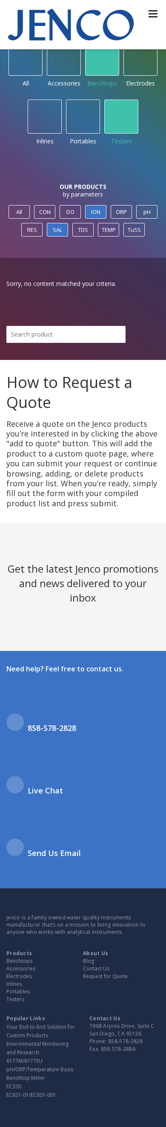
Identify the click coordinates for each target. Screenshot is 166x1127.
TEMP (109, 230)
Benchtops (102, 83)
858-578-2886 (118, 1049)
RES (32, 230)
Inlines (45, 141)
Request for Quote (105, 976)
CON (45, 212)
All (26, 83)
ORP (121, 212)
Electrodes (140, 83)
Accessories (64, 83)
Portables (83, 141)
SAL (57, 230)
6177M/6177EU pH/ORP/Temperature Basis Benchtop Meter (39, 1069)
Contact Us (96, 968)
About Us (95, 953)
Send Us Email (54, 853)
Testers (121, 141)
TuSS (134, 230)
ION (95, 212)
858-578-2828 (52, 728)
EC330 (13, 1086)
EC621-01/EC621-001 (31, 1094)
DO (70, 212)
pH (147, 212)
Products (19, 953)
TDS (83, 230)
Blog (88, 960)
